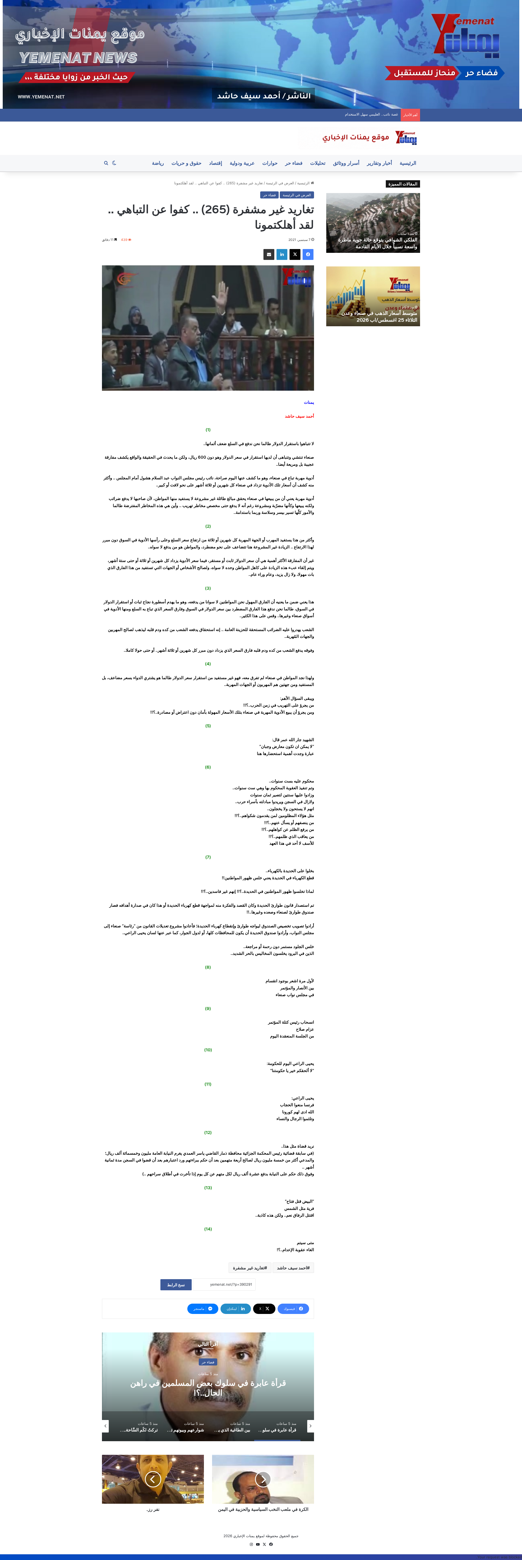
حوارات (270, 163)
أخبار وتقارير (379, 163)
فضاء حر (294, 163)
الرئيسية (408, 163)
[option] (208, 1386)
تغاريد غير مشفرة (248, 1267)
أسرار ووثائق (346, 163)
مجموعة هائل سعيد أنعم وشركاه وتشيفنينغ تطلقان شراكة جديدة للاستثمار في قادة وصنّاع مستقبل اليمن (374, 313)
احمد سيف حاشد (292, 1267)
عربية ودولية (242, 163)
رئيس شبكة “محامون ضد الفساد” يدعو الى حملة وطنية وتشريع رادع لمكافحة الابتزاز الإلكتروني (374, 240)
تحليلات (317, 163)
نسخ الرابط (176, 1284)
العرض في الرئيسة (280, 183)
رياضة (158, 163)
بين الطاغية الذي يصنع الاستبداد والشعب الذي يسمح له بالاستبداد (208, 1387)
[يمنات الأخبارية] (359, 138)
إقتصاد (215, 163)
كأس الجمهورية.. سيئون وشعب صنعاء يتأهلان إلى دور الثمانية (352, 114)
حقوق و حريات (186, 163)
